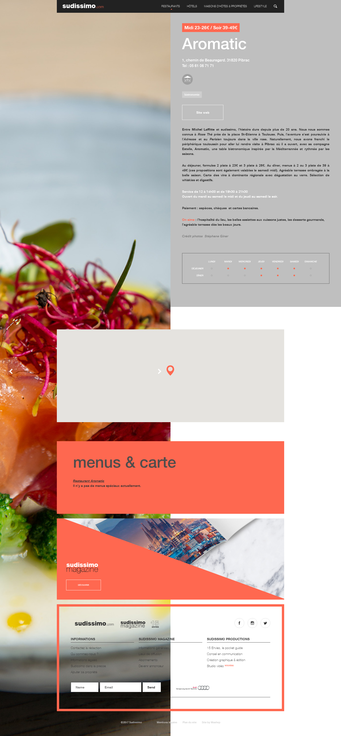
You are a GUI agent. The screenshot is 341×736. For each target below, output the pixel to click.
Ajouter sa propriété (84, 672)
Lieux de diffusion (150, 654)
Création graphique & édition (226, 660)
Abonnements (148, 660)
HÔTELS (192, 6)
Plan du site (189, 722)
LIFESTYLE (260, 6)
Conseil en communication (224, 654)
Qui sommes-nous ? (84, 654)
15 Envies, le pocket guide (225, 648)
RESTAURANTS (170, 6)
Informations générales (154, 648)
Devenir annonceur (151, 666)
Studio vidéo (220, 666)
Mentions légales (167, 722)
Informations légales (84, 660)
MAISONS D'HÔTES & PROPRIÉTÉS (225, 6)
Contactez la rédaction (86, 648)
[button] (170, 370)
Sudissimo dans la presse (88, 666)
